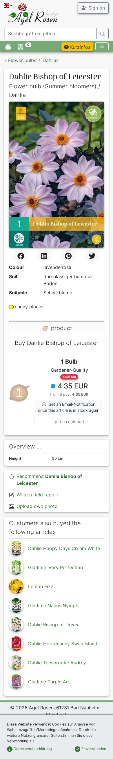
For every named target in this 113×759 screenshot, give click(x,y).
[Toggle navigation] (102, 46)
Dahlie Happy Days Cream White (64, 548)
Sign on (96, 8)
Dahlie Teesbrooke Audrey (57, 662)
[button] (53, 387)
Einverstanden (93, 749)
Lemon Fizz (40, 586)
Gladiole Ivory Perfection (55, 567)
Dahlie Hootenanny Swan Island (62, 643)
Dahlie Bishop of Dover (53, 624)
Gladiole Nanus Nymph (53, 605)
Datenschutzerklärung (32, 749)
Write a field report (37, 495)
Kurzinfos (79, 47)
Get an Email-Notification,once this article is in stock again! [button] (69, 407)
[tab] (56, 328)
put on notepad (69, 421)
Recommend (49, 479)
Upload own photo (37, 506)
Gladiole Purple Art (49, 682)
